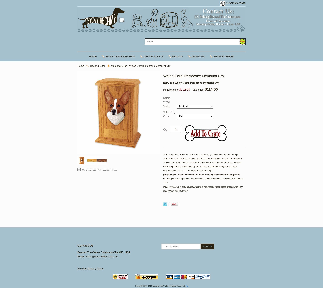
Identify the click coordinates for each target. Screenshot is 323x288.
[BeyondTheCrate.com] (161, 19)
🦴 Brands (175, 56)
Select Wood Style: (166, 101)
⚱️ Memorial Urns (117, 65)
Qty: (165, 129)
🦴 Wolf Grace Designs (118, 56)
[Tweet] (165, 205)
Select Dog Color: (169, 114)
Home (93, 56)
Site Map (82, 268)
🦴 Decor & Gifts (151, 56)
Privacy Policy (96, 268)
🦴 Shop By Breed (222, 56)
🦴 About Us (196, 56)
